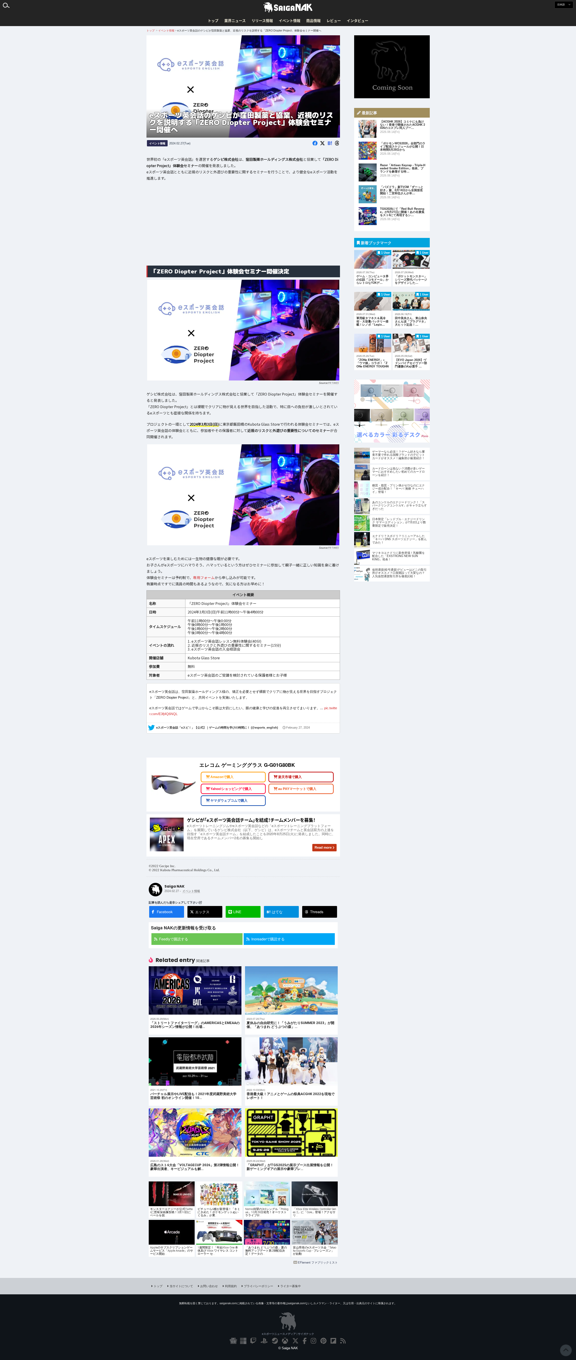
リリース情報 (262, 20)
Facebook (165, 911)
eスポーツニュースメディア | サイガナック (288, 1334)
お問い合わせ (209, 1286)
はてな (275, 912)
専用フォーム (204, 577)
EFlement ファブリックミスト (318, 1262)
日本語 (561, 4)
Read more (323, 847)
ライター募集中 (290, 1286)
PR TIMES (333, 383)
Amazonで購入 (222, 777)
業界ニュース (235, 20)
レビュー (333, 20)
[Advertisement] (243, 226)
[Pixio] (392, 441)
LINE (237, 911)
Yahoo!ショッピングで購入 (231, 789)
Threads (316, 911)
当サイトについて (181, 1286)
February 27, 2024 (298, 727)
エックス (202, 911)
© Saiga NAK (288, 1348)
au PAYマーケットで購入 (297, 789)
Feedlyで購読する (173, 939)
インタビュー (357, 20)
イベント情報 (289, 20)
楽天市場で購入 (290, 777)
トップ (213, 20)
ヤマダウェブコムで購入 (229, 800)
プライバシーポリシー (258, 1286)
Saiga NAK (288, 7)
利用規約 (231, 1286)
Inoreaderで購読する (268, 939)
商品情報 (313, 20)
